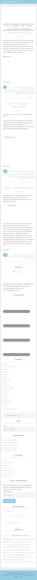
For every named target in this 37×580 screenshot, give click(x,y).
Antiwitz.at (6, 476)
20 (5, 171)
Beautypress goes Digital (10, 448)
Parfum (15, 559)
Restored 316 (28, 573)
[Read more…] (6, 82)
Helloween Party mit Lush (10, 445)
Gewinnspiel (30, 174)
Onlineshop (9, 559)
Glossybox (10, 550)
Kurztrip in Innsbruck (9, 442)
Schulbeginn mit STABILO (10, 440)
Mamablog (30, 552)
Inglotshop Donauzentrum (25, 178)
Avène (4, 535)
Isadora (10, 552)
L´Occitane (12, 92)
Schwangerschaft (6, 561)
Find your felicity (8, 462)
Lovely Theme (17, 575)
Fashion (5, 382)
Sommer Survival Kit (19, 32)
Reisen (32, 89)
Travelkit (31, 94)
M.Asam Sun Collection (10, 450)
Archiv (5, 426)
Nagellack (17, 557)
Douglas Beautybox (8, 541)
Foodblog (28, 544)
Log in (21, 577)
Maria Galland (20, 92)
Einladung (6, 374)
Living (4, 398)
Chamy (5, 465)
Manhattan (5, 557)
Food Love (6, 385)
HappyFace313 (7, 470)
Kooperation (6, 393)
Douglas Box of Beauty (17, 541)
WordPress (16, 577)
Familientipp (6, 380)
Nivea (27, 92)
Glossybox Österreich (22, 550)
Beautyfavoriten (15, 539)
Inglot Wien (30, 176)
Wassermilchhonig (8, 473)
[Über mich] (18, 276)
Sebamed (13, 561)
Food (24, 544)
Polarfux (5, 460)
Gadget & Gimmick (8, 388)
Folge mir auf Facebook (18, 516)
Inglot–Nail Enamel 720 (18, 187)
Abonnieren (9, 501)
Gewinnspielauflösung (23, 547)
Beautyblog (21, 174)
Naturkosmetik (23, 557)
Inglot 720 (19, 256)
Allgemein (25, 87)
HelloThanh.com (18, 14)
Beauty (16, 90)
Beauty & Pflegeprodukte (26, 171)
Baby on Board (9, 535)
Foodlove (5, 547)
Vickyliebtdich (7, 468)
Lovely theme (19, 573)
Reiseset (31, 92)
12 (5, 255)
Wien (31, 562)
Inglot (27, 90)
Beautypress (21, 539)
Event (20, 173)
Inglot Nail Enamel (28, 258)
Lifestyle (5, 395)
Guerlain (6, 552)
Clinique (21, 90)
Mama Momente (8, 401)
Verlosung (27, 562)
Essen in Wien (12, 544)
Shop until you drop (28, 173)
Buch (4, 372)
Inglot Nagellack (28, 256)
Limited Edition (15, 552)
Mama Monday (28, 555)
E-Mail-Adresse (7, 491)
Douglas (31, 539)
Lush (21, 552)
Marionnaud (10, 557)
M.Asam (25, 552)
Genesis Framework (28, 575)
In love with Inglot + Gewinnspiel (18, 105)
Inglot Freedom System (19, 176)
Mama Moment (7, 555)
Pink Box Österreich (22, 559)
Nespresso (29, 557)
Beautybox (6, 369)
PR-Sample (6, 403)
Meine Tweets (7, 511)
